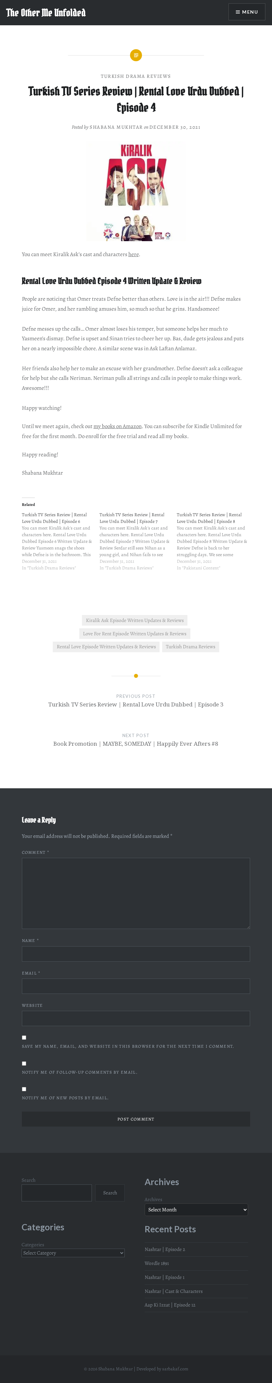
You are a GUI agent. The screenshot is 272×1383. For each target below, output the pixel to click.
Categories (33, 1244)
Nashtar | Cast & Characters (174, 1291)
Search (28, 1179)
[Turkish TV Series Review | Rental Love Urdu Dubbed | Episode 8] (215, 545)
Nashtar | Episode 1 (164, 1277)
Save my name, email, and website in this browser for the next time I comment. (128, 1046)
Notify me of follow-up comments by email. (80, 1072)
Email (31, 973)
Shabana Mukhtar (116, 127)
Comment (36, 852)
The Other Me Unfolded (46, 12)
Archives (153, 1199)
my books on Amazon (118, 426)
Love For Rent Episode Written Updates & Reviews (134, 633)
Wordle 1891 (157, 1263)
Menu (250, 12)
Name (30, 940)
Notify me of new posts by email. (65, 1098)
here (133, 254)
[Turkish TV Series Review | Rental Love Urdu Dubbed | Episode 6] (61, 545)
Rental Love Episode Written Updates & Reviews (106, 646)
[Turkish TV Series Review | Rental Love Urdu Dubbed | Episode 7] (138, 545)
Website (32, 1005)
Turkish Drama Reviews (136, 76)
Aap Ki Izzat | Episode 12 (170, 1304)
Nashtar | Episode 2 (165, 1249)
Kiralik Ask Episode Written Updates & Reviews (135, 620)
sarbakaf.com (175, 1369)
